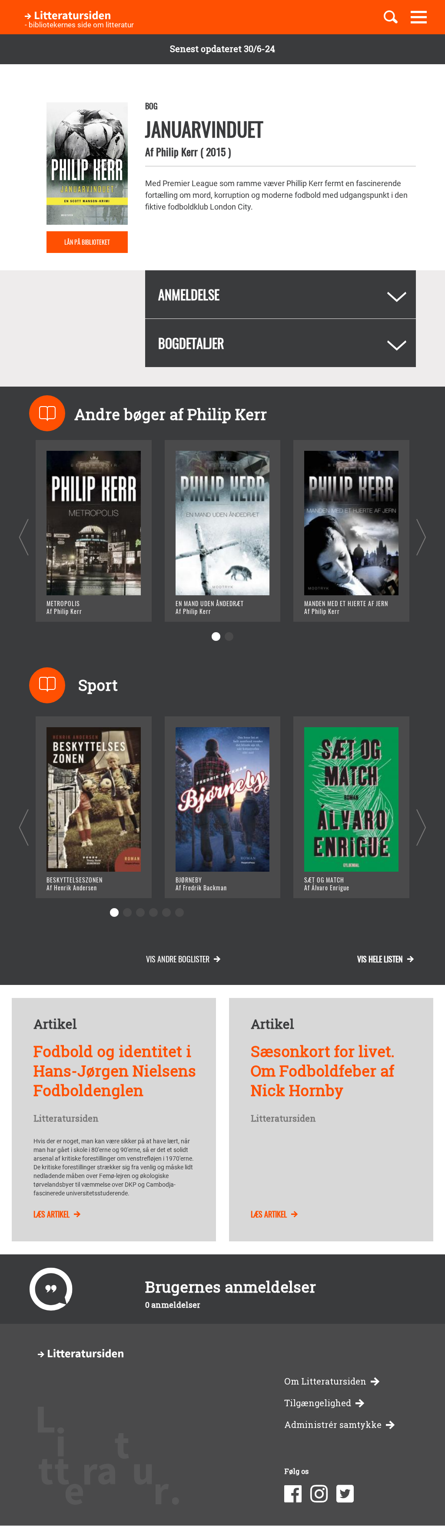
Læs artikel (51, 1214)
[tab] (280, 294)
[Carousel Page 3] (140, 912)
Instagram (319, 1494)
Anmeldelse (188, 294)
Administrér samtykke (333, 1425)
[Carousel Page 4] (153, 912)
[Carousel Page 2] (229, 636)
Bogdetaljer (191, 343)
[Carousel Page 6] (179, 912)
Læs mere (75, 604)
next (421, 537)
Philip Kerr (177, 151)
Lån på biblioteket (87, 241)
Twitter (345, 1494)
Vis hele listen (380, 959)
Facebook (293, 1494)
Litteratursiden (66, 1118)
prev (23, 537)
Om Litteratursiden (325, 1381)
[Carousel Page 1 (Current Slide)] (216, 636)
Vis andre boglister (177, 959)
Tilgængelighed (317, 1403)
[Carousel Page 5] (166, 912)
